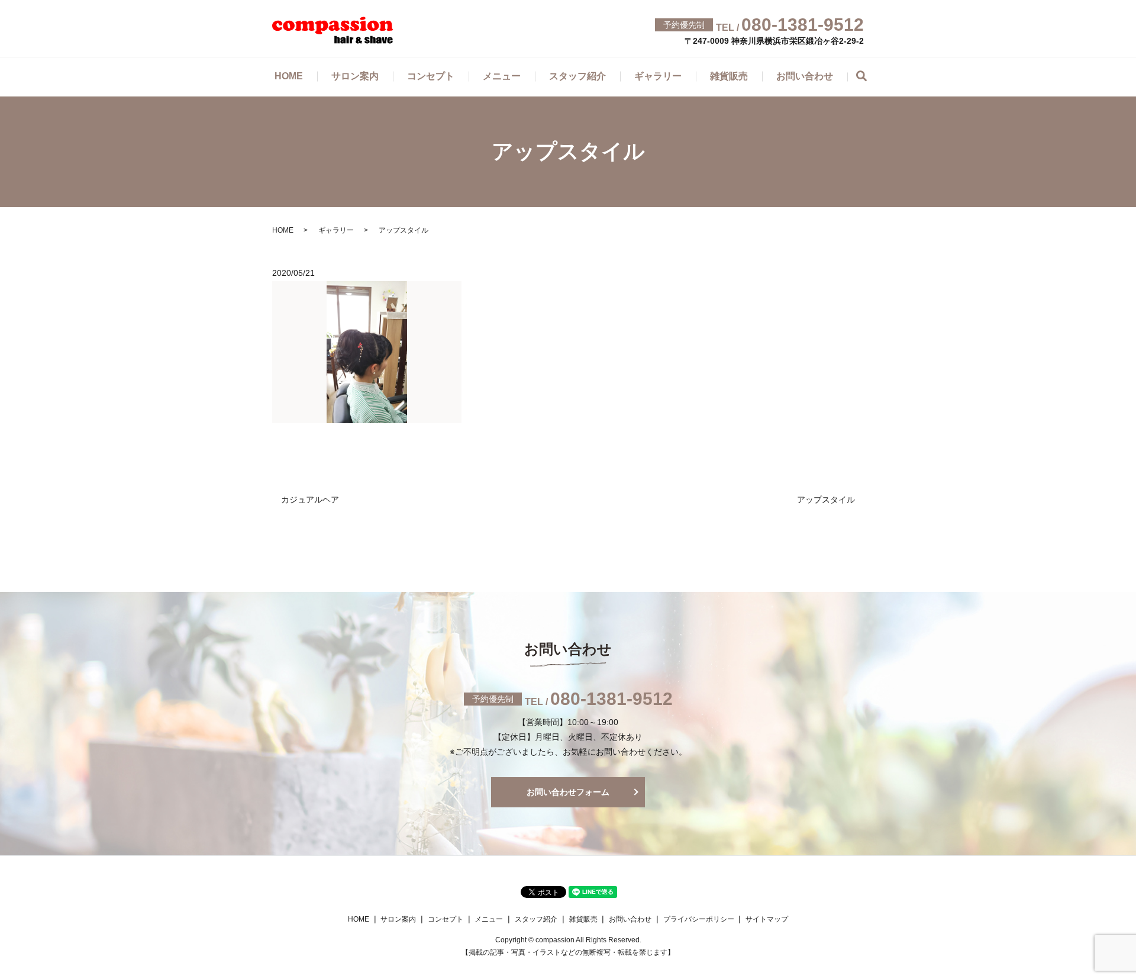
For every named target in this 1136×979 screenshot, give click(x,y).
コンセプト (430, 76)
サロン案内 (355, 76)
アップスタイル (826, 499)
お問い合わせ (804, 76)
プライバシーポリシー (698, 919)
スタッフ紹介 (577, 76)
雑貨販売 (729, 76)
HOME (289, 76)
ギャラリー (658, 76)
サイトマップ (767, 919)
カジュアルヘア (310, 499)
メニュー (502, 76)
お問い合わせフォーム (568, 792)
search (868, 78)
